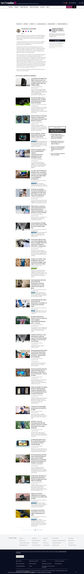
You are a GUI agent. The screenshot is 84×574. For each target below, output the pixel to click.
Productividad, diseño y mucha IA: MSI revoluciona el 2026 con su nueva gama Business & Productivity (57, 136)
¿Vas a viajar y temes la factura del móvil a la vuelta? (57, 131)
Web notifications (58, 563)
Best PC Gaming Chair (36, 545)
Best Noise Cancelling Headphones (59, 540)
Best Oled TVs (45, 542)
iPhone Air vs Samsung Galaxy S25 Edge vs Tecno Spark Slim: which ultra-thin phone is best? (58, 148)
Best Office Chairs (55, 545)
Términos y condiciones (59, 561)
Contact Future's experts (33, 561)
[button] (81, 2)
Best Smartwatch (46, 545)
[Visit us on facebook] (69, 3)
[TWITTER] (23, 31)
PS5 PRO (25, 23)
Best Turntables (55, 538)
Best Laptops (34, 538)
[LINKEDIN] (28, 31)
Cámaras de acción (41, 23)
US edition (32, 572)
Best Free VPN (22, 540)
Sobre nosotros (19, 561)
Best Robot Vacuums (72, 545)
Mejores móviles (51, 23)
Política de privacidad (20, 563)
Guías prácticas (24, 7)
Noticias (11, 7)
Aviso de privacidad (60, 43)
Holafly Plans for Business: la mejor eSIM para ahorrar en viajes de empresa (57, 142)
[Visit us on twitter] (71, 3)
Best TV (44, 540)
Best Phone (45, 538)
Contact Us (44, 561)
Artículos (42, 7)
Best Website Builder (24, 545)
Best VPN (21, 538)
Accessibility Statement (20, 566)
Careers (30, 566)
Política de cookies (32, 563)
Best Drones (70, 542)
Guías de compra (34, 7)
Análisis (16, 7)
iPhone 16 (32, 23)
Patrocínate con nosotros (46, 563)
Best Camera (70, 538)
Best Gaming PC (35, 542)
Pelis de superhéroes (62, 23)
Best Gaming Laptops (36, 540)
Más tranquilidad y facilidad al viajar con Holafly (58, 154)
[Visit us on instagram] (73, 3)
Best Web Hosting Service (24, 542)
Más (48, 7)
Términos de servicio (61, 42)
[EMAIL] (31, 31)
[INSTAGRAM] (26, 31)
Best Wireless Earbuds (56, 542)
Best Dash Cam (71, 540)
